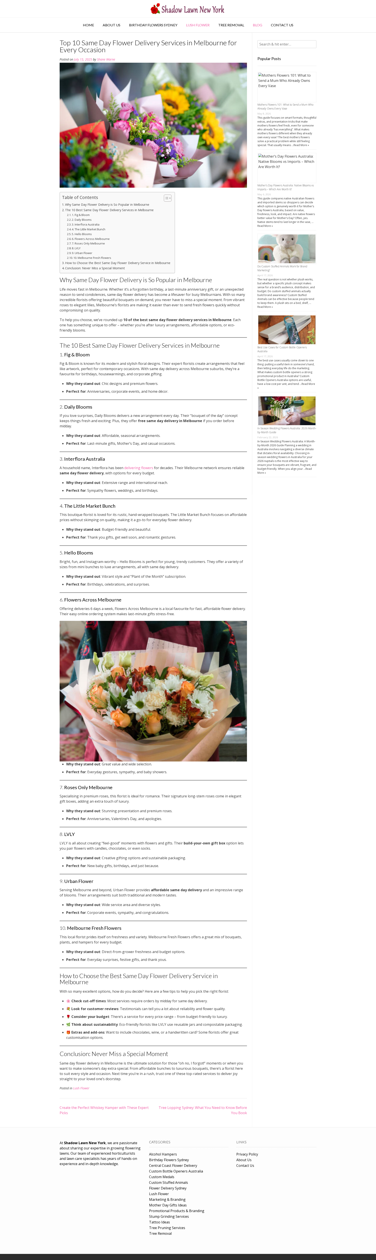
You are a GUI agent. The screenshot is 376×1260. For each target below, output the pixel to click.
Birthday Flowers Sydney (153, 25)
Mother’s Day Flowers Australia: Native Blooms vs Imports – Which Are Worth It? (285, 187)
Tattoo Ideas (159, 1222)
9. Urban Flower (82, 253)
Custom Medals (161, 1176)
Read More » (301, 145)
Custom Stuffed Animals (168, 1182)
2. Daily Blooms (82, 220)
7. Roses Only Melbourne (88, 243)
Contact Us (282, 25)
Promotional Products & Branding (176, 1210)
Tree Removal (231, 25)
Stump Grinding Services (169, 1216)
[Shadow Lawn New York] (188, 8)
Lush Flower (198, 25)
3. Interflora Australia (85, 224)
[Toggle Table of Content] (165, 198)
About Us (111, 25)
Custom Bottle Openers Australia (176, 1171)
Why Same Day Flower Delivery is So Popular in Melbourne (107, 204)
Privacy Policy (247, 1154)
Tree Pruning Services (167, 1227)
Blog (257, 25)
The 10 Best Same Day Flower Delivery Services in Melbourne (109, 210)
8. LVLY (76, 248)
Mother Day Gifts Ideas (168, 1205)
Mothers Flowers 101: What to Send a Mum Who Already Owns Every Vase (285, 106)
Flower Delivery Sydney (167, 1188)
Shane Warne (106, 59)
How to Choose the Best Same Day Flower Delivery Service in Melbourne (117, 263)
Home (88, 25)
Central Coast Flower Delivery (173, 1165)
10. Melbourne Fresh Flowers (92, 258)
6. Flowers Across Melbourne (91, 239)
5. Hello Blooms (82, 234)
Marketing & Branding (167, 1199)
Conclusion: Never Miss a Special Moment (95, 268)
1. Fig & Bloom (81, 215)
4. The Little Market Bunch (88, 229)
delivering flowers (139, 467)
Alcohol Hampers (163, 1154)
